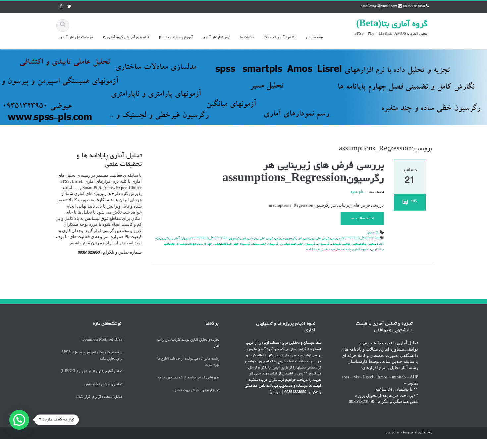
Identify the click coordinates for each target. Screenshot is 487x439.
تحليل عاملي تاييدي (345, 244)
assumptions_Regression (360, 238)
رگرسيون (324, 244)
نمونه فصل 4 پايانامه (321, 250)
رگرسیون (373, 233)
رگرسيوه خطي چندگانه (236, 244)
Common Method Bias (101, 340)
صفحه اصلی (314, 37)
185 (414, 201)
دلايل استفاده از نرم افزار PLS (99, 397)
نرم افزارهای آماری (216, 37)
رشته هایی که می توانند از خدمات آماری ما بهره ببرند (188, 362)
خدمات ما (247, 37)
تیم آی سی (394, 433)
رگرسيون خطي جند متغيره (299, 244)
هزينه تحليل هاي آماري (76, 37)
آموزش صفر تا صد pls (176, 37)
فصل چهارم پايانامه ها (204, 244)
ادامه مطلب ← (362, 218)
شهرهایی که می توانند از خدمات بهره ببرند (188, 377)
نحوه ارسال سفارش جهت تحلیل (196, 390)
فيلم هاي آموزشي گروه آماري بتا (126, 37)
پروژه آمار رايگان (176, 238)
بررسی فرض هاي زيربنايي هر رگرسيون (312, 238)
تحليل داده (367, 244)
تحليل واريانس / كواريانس (103, 384)
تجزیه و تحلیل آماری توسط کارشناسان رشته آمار (187, 343)
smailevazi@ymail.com (379, 7)
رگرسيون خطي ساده (266, 244)
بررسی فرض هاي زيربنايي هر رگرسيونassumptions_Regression (236, 238)
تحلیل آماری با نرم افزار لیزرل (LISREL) (91, 371)
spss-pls (357, 192)
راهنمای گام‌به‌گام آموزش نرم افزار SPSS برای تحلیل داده (91, 355)
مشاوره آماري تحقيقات (280, 37)
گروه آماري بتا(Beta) (391, 24)
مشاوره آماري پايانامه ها (354, 250)
